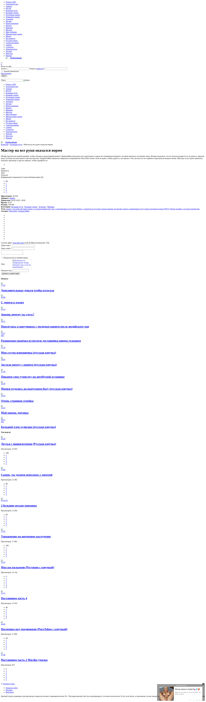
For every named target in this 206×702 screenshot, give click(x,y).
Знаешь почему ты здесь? (17, 314)
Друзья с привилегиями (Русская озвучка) (28, 443)
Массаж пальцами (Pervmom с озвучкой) (27, 567)
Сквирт (9, 45)
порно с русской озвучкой (16, 209)
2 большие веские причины (19, 505)
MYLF (167, 209)
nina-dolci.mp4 (18, 243)
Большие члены (12, 13)
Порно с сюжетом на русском (88, 209)
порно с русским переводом (38, 209)
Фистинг (9, 53)
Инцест (9, 26)
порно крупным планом (154, 209)
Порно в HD (11, 2)
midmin (12, 198)
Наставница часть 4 (14, 598)
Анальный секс (12, 4)
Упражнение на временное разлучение (26, 536)
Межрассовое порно (14, 34)
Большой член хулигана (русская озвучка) (28, 426)
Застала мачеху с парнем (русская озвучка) (29, 364)
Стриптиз (10, 47)
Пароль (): (37, 69)
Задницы (9, 19)
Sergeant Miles (23, 211)
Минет (8, 36)
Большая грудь (12, 11)
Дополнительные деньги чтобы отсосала (27, 290)
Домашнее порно (13, 17)
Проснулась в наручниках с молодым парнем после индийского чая (45, 326)
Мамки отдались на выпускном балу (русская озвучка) (36, 388)
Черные (9, 56)
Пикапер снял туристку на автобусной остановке (33, 376)
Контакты (10, 692)
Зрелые (9, 21)
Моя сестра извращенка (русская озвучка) (28, 352)
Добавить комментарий (10, 273)
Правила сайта (12, 688)
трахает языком (107, 209)
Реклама (9, 690)
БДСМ (8, 8)
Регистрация (6, 73)
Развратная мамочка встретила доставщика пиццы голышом (41, 340)
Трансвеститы (11, 49)
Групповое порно (13, 15)
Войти (4, 76)
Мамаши (9, 28)
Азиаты (9, 6)
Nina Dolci (13, 211)
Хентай (9, 51)
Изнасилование (12, 23)
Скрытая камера (12, 43)
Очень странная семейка (17, 400)
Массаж (9, 30)
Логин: (4, 69)
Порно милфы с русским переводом (184, 209)
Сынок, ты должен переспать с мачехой (26, 474)
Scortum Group (9, 684)
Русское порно (12, 41)
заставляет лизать (121, 209)
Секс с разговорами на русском (63, 209)
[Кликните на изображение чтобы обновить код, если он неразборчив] (21, 268)
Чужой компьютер (11, 71)
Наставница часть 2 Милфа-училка (24, 659)
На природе (10, 38)
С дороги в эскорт (12, 302)
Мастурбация (11, 32)
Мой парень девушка (14, 412)
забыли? (40, 69)
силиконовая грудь (136, 209)
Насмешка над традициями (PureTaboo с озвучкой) (34, 629)
